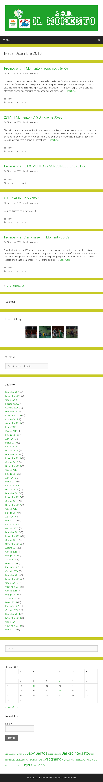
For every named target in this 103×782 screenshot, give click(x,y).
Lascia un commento (17, 102)
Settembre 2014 (13, 625)
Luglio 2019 (10, 427)
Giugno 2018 (11, 470)
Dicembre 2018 (12, 454)
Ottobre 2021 (11, 400)
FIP (24, 760)
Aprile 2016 (10, 559)
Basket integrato (75, 753)
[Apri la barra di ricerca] (99, 40)
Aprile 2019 (10, 439)
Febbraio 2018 (12, 485)
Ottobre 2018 (11, 462)
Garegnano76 (54, 759)
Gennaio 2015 (12, 610)
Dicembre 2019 (12, 411)
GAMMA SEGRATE (36, 760)
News (9, 98)
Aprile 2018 (10, 478)
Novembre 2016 (13, 536)
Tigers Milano (33, 765)
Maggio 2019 (11, 435)
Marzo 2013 (11, 629)
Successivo (20, 286)
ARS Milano (22, 754)
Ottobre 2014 (11, 622)
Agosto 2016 (11, 548)
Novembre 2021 (13, 396)
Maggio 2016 (11, 555)
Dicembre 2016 (12, 532)
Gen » (15, 707)
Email (8, 724)
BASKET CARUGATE (54, 754)
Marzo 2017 (11, 520)
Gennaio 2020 (12, 407)
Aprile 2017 (10, 516)
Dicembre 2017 (12, 493)
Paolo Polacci (87, 760)
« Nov (8, 707)
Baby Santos (36, 753)
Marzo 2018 (11, 481)
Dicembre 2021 (12, 392)
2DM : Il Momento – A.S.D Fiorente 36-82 (33, 117)
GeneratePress (69, 777)
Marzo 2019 (11, 442)
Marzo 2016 (11, 563)
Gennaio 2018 (12, 489)
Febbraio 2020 (12, 404)
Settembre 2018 (13, 466)
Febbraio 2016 (12, 567)
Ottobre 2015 (11, 583)
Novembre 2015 (13, 579)
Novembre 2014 (13, 618)
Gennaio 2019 (12, 450)
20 (60, 691)
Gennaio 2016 (12, 571)
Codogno (14, 760)
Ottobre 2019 (11, 419)
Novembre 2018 (13, 458)
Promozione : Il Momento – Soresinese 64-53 (36, 68)
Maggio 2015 (11, 594)
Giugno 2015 (11, 590)
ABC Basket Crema (11, 754)
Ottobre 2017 (11, 501)
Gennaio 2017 (12, 528)
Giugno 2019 (11, 431)
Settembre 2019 (13, 423)
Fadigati (20, 760)
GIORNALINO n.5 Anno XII (22, 198)
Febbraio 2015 (12, 606)
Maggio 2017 (11, 513)
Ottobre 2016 (11, 540)
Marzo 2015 (11, 602)
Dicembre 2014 (12, 614)
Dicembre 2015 (12, 575)
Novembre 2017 (13, 497)
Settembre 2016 (13, 544)
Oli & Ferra (79, 760)
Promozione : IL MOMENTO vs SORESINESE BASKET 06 (45, 166)
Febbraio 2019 (12, 446)
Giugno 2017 (11, 509)
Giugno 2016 (11, 552)
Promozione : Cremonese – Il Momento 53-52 (36, 237)
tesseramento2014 (15, 766)
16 (7, 691)
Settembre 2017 (13, 505)
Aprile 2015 (10, 598)
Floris (27, 760)
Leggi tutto (71, 91)
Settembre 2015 (13, 587)
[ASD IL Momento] (51, 18)
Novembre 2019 (13, 415)
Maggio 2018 (11, 474)
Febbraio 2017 (12, 524)
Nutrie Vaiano (70, 760)
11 (34, 686)
